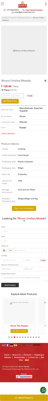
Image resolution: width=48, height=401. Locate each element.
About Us (16, 355)
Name (3, 227)
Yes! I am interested (24, 208)
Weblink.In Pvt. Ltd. (31, 369)
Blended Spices (24, 18)
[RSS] (27, 360)
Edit (31, 96)
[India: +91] (4, 250)
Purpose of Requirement (9, 265)
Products (12, 18)
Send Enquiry (25, 398)
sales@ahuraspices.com (24, 12)
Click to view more (8, 133)
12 (39, 337)
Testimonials (19, 357)
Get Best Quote (12, 331)
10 (33, 337)
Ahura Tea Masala (13, 326)
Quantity (4, 256)
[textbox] (18, 96)
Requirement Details (8, 274)
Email (3, 236)
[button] (34, 10)
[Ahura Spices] (22, 4)
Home (4, 18)
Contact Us (33, 357)
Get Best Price (10, 101)
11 (36, 337)
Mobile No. (5, 246)
